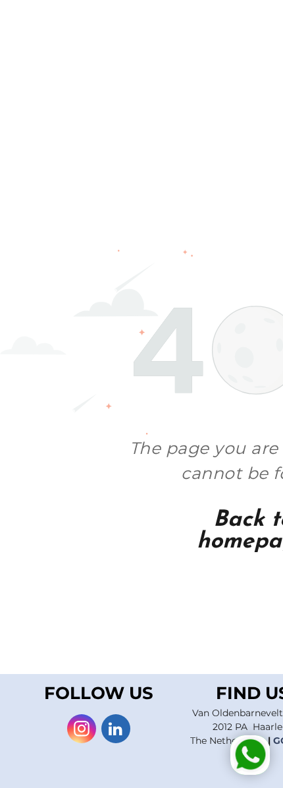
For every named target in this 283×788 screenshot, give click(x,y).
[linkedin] (115, 730)
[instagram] (81, 730)
